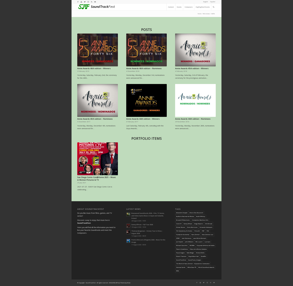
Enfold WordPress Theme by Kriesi (119, 283)
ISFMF (178, 238)
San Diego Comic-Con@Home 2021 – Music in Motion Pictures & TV (96, 178)
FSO (208, 231)
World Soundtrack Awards (206, 267)
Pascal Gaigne (180, 253)
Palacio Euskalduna (182, 249)
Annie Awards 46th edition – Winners (94, 68)
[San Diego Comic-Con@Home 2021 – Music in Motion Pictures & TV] (97, 158)
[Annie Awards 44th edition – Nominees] (195, 100)
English (205, 2)
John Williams (189, 242)
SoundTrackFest (181, 260)
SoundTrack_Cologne (194, 260)
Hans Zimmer (195, 234)
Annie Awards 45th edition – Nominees (95, 119)
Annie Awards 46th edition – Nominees (144, 68)
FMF (203, 231)
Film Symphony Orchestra (184, 231)
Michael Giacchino (181, 245)
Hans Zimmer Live (207, 234)
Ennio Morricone (192, 227)
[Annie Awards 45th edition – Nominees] (97, 100)
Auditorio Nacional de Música (185, 216)
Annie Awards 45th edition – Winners (192, 68)
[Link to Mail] (95, 1)
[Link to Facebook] (78, 1)
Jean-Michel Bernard (199, 238)
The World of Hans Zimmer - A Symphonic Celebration (193, 263)
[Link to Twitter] (84, 1)
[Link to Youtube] (81, 1)
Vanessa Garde (180, 267)
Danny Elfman (188, 224)
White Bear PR (191, 267)
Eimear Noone (180, 227)
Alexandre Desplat (181, 213)
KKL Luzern (198, 242)
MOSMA (192, 245)
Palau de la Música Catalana (198, 249)
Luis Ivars (207, 242)
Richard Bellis (200, 253)
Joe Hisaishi (179, 242)
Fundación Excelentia (182, 234)
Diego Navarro (198, 224)
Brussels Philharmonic (183, 220)
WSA (177, 271)
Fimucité (197, 231)
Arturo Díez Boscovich (196, 213)
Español (212, 2)
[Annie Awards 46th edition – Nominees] (146, 50)
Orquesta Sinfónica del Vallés (205, 245)
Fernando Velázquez (206, 227)
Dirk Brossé (208, 224)
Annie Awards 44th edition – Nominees (192, 119)
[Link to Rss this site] (91, 1)
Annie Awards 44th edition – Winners (143, 119)
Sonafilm (203, 256)
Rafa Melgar (190, 253)
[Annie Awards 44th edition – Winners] (146, 100)
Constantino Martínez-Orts (200, 220)
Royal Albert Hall (194, 256)
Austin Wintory (200, 216)
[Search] (213, 7)
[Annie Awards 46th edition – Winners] (97, 50)
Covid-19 (178, 224)
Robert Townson (181, 256)
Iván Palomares (186, 238)
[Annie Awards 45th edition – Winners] (195, 50)
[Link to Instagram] (88, 1)
